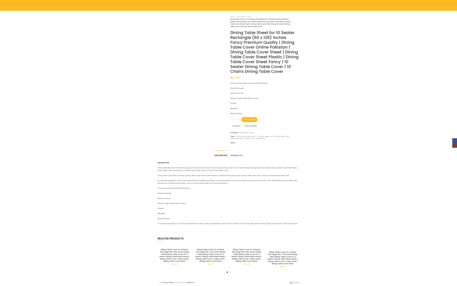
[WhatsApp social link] (248, 142)
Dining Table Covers (244, 17)
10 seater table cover (265, 136)
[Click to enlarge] (162, 14)
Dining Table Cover (282, 136)
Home (232, 17)
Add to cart (249, 119)
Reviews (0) (237, 155)
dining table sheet (237, 138)
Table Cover (250, 138)
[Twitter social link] (240, 142)
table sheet (260, 138)
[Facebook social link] (237, 142)
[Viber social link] (254, 142)
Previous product (293, 21)
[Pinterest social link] (243, 142)
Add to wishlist (251, 126)
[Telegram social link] (251, 142)
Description (220, 155)
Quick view (189, 259)
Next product (298, 21)
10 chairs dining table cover (245, 136)
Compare (236, 126)
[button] (225, 253)
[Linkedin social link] (245, 142)
